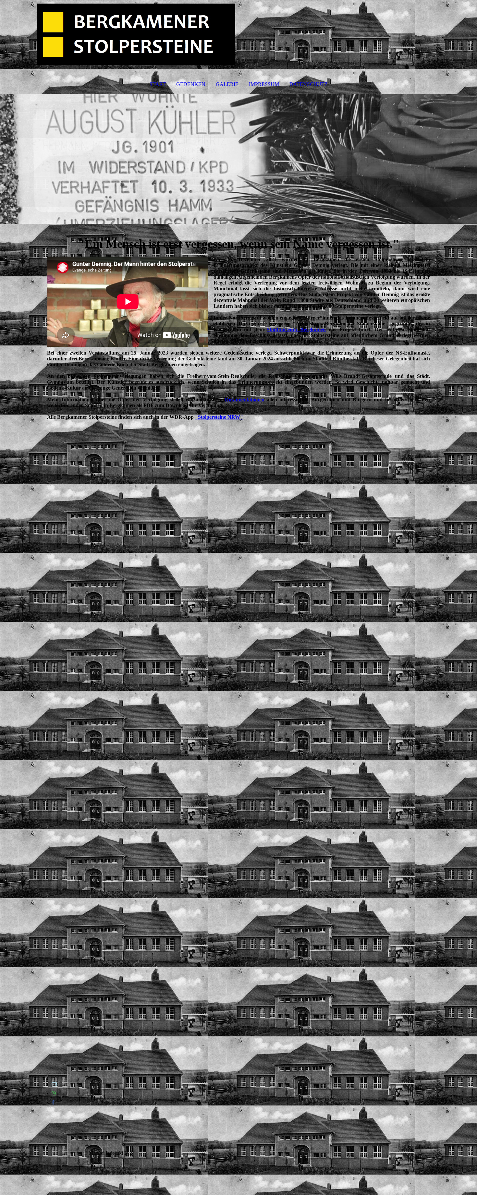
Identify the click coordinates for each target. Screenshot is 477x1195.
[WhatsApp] (54, 1093)
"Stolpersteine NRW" (219, 417)
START (158, 84)
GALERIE (227, 84)
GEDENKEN (190, 84)
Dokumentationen (244, 399)
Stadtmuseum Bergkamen (296, 329)
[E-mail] (54, 1084)
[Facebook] (53, 1102)
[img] (238, 34)
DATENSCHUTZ (308, 84)
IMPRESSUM (264, 84)
